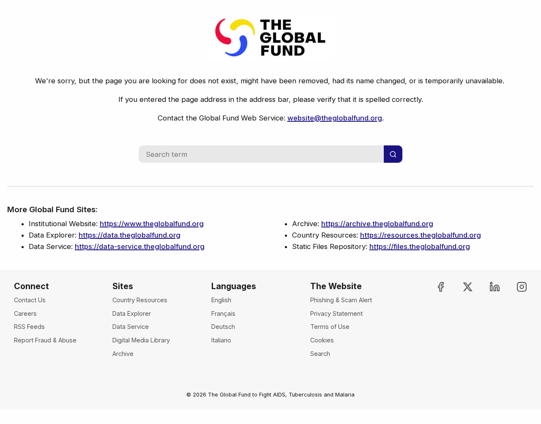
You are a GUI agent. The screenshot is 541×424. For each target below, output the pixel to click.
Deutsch (223, 326)
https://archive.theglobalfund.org (377, 223)
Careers (25, 313)
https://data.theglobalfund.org (129, 235)
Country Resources (139, 300)
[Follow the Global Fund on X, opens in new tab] (460, 287)
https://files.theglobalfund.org (419, 246)
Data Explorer (131, 313)
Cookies (322, 340)
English (221, 300)
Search (320, 353)
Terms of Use (330, 326)
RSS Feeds (29, 326)
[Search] (393, 154)
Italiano (221, 340)
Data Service (130, 326)
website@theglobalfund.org (334, 118)
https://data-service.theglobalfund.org (140, 246)
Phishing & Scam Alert (341, 300)
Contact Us (30, 300)
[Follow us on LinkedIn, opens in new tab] (487, 287)
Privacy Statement (336, 313)
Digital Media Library (141, 340)
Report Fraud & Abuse (45, 340)
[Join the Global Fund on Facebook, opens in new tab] (433, 287)
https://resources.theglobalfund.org (420, 235)
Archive (123, 353)
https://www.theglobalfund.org (152, 223)
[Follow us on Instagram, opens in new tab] (514, 287)
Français (223, 313)
